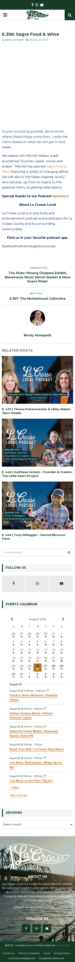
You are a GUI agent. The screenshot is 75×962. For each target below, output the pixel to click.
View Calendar (18, 795)
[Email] (47, 928)
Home (46, 953)
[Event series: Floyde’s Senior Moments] (47, 690)
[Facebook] (26, 928)
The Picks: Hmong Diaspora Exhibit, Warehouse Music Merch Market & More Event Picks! (37, 277)
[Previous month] (12, 619)
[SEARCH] (69, 552)
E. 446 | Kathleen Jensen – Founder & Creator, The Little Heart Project (37, 474)
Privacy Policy (62, 953)
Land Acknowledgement (21, 958)
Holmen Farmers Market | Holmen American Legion (31, 715)
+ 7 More (14, 787)
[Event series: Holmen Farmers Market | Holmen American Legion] (44, 708)
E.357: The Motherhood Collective (38, 298)
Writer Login (63, 945)
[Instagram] (36, 928)
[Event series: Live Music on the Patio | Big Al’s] (44, 775)
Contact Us (8, 953)
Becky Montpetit (15, 39)
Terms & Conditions (29, 953)
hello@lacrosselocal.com (45, 907)
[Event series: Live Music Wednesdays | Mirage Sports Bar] (44, 758)
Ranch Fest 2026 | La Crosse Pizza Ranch (37, 749)
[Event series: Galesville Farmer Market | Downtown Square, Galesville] (44, 726)
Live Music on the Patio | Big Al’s (31, 780)
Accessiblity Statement (51, 958)
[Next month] (63, 619)
